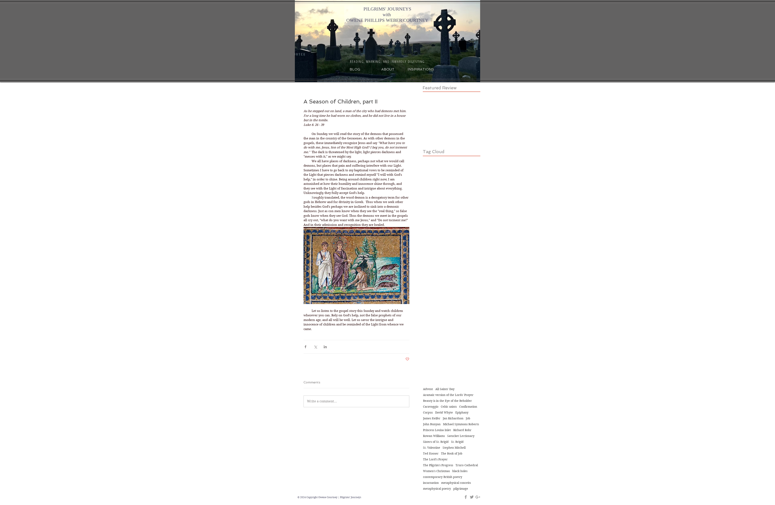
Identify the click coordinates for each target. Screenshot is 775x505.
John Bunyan (432, 424)
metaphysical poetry (437, 488)
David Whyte (444, 412)
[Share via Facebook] (305, 347)
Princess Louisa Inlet (437, 430)
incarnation (431, 483)
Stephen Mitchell (454, 447)
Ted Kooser (431, 453)
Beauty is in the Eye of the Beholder (447, 401)
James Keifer (431, 418)
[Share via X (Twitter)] (315, 347)
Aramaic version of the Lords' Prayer (448, 395)
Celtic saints (449, 406)
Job (468, 418)
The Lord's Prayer (435, 459)
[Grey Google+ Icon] (477, 497)
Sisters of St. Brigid (436, 442)
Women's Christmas (436, 471)
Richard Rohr (462, 430)
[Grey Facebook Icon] (465, 497)
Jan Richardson (453, 418)
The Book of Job (451, 453)
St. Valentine (431, 447)
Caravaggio (430, 406)
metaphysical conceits (456, 483)
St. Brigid (457, 442)
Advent (428, 389)
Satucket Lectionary (460, 436)
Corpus (428, 412)
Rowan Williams (434, 436)
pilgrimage (460, 488)
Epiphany (461, 412)
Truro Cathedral (467, 465)
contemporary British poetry (442, 477)
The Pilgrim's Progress (438, 465)
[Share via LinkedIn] (325, 347)
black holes (459, 471)
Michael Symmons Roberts (461, 424)
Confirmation (468, 406)
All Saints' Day (445, 389)
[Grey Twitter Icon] (471, 497)
